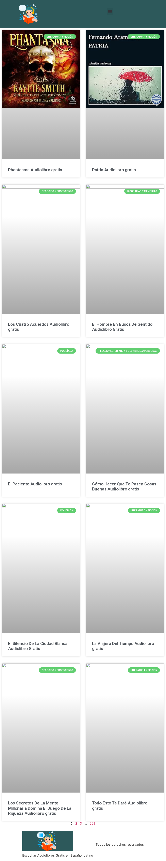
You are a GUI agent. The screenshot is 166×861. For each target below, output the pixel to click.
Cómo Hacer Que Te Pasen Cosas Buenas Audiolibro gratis (124, 486)
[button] (110, 11)
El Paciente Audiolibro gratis (35, 484)
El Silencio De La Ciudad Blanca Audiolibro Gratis (37, 646)
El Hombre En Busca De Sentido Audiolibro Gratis (122, 327)
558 (92, 823)
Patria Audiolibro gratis (114, 169)
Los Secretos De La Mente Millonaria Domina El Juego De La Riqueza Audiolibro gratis (39, 808)
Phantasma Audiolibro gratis (35, 169)
